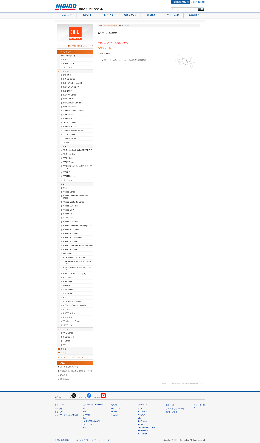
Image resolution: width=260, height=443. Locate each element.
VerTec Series (69, 154)
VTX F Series (68, 172)
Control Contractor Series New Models (75, 197)
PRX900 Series (69, 107)
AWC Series (68, 289)
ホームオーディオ (68, 56)
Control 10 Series (70, 222)
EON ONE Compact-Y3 (72, 83)
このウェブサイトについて (85, 440)
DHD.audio (115, 409)
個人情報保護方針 (64, 440)
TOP (100, 25)
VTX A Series (68, 158)
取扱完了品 (64, 379)
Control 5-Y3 (68, 63)
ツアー (63, 147)
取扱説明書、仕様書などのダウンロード (76, 371)
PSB (65, 188)
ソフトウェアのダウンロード (72, 357)
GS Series (67, 253)
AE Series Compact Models (74, 305)
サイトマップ (104, 440)
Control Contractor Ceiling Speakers (78, 226)
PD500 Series (69, 313)
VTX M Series (68, 176)
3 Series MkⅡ (69, 337)
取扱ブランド (115, 405)
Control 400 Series (71, 230)
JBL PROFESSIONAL (111, 25)
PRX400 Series (69, 127)
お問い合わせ (171, 412)
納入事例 (63, 375)
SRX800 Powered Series (73, 111)
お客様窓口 (170, 405)
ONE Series (68, 333)
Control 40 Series (70, 234)
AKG (84, 409)
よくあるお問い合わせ (69, 367)
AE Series (67, 309)
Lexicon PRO (88, 424)
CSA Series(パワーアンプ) (74, 257)
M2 (64, 345)
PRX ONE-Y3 (68, 99)
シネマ (63, 349)
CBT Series (68, 282)
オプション (67, 67)
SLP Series (68, 218)
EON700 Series (69, 95)
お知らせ (58, 409)
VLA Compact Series (71, 321)
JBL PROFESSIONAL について (80, 46)
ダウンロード (143, 405)
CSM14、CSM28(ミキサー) (74, 274)
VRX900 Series (69, 138)
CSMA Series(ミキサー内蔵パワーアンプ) (78, 268)
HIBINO (113, 412)
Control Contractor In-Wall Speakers (78, 245)
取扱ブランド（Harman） (93, 405)
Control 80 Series (70, 250)
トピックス (59, 412)
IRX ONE (67, 75)
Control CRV (68, 210)
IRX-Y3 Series (69, 79)
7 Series (66, 341)
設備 (63, 184)
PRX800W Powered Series (74, 103)
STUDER (114, 415)
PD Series (67, 317)
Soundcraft (87, 427)
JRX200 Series (69, 123)
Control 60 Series (70, 242)
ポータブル (65, 71)
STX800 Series (69, 135)
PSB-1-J (66, 59)
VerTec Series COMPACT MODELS (77, 150)
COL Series (68, 278)
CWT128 (67, 297)
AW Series (67, 293)
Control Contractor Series (73, 202)
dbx (84, 418)
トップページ (60, 405)
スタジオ (64, 329)
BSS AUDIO (87, 412)
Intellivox (67, 285)
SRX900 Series (69, 115)
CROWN (86, 415)
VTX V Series (68, 162)
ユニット (64, 353)
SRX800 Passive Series (73, 130)
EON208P (67, 91)
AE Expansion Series (72, 301)
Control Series (69, 192)
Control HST (68, 214)
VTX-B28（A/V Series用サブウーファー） (77, 167)
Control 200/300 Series (72, 238)
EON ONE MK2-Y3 (71, 87)
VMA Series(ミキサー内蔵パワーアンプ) (77, 262)
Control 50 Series (70, 206)
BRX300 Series (69, 119)
